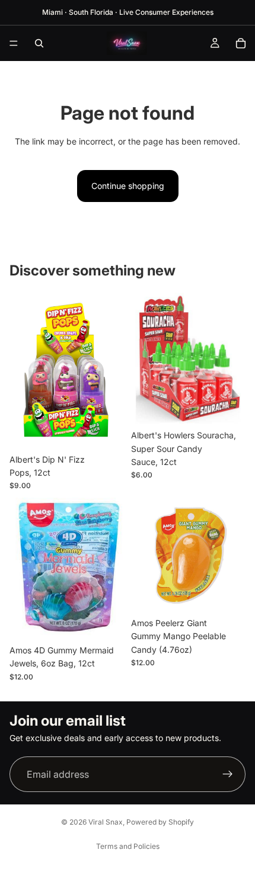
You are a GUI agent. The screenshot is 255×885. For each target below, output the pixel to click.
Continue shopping (127, 186)
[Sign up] (227, 774)
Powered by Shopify (160, 821)
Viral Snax (105, 821)
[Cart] (241, 43)
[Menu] (13, 43)
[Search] (39, 43)
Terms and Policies (128, 846)
